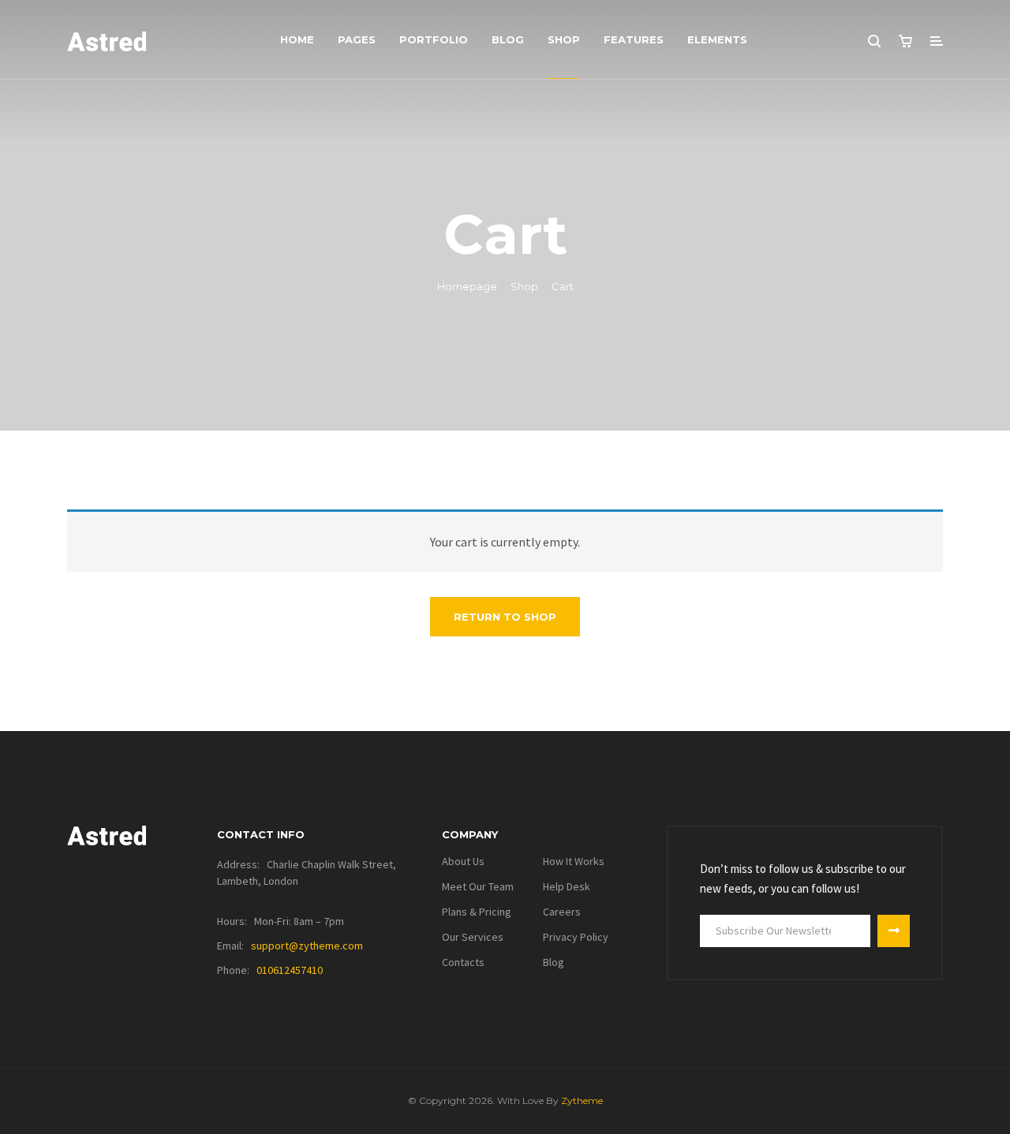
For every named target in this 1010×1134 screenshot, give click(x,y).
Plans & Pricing (476, 912)
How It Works (573, 861)
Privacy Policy (575, 937)
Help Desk (566, 886)
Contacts (463, 962)
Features (634, 39)
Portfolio (433, 39)
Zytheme (582, 1100)
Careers (562, 912)
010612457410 (289, 970)
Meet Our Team (478, 886)
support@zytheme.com (307, 945)
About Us (463, 861)
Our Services (472, 937)
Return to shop (505, 616)
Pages (357, 39)
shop (564, 39)
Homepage (467, 286)
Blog (508, 39)
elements (717, 39)
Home (297, 39)
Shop (524, 286)
